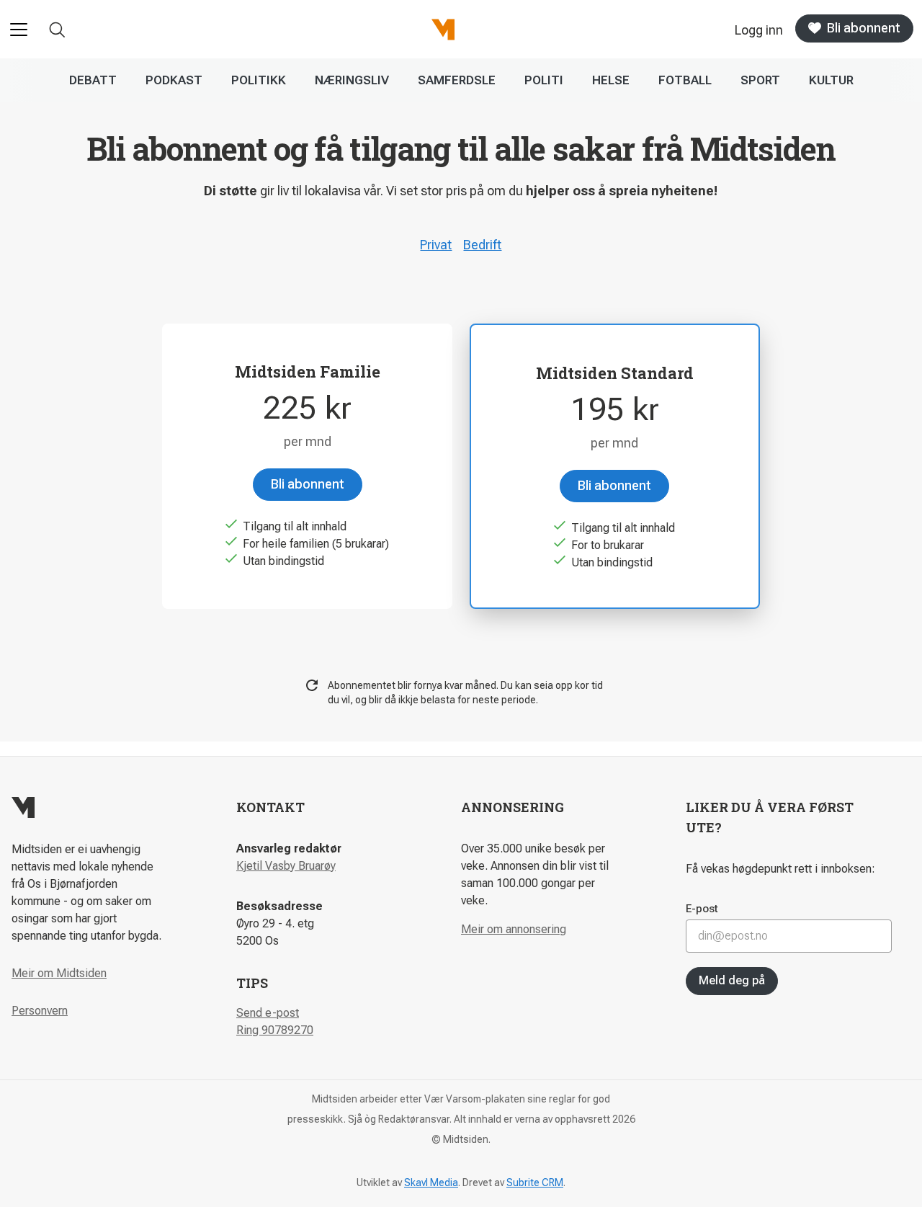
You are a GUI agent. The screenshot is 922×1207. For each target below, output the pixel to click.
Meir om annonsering (513, 929)
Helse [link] (611, 80)
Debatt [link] (93, 80)
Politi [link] (543, 80)
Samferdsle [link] (457, 80)
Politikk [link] (258, 80)
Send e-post (267, 1013)
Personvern (40, 1010)
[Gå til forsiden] (443, 29)
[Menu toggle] (19, 29)
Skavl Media (431, 1182)
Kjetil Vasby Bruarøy (286, 866)
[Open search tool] (57, 30)
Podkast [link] (174, 80)
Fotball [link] (685, 80)
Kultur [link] (831, 80)
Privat (436, 244)
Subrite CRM (534, 1182)
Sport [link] (760, 80)
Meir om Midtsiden (59, 973)
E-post (702, 908)
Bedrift (482, 244)
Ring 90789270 (274, 1030)
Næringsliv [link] (352, 80)
